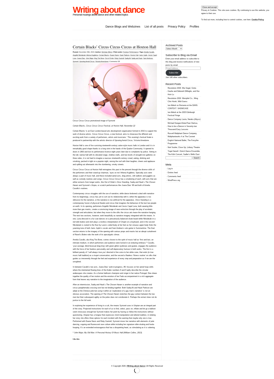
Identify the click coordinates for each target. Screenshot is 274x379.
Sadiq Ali (128, 58)
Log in (170, 168)
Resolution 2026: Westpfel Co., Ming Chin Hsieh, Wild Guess (183, 99)
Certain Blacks (104, 55)
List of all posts (154, 26)
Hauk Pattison (124, 55)
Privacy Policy (176, 26)
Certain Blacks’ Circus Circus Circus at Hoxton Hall (114, 46)
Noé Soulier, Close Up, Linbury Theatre (184, 147)
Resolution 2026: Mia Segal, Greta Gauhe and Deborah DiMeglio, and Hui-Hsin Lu (184, 91)
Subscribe (173, 73)
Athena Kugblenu (92, 55)
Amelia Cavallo (149, 52)
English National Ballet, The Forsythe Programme (183, 142)
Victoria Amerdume (101, 61)
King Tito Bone (99, 58)
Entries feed (173, 172)
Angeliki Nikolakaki (79, 55)
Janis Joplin (143, 55)
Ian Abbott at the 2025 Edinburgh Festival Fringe (181, 113)
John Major (89, 58)
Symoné (75, 61)
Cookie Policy (258, 20)
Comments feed (174, 176)
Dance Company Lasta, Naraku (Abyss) (184, 119)
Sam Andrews (148, 58)
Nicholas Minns (107, 52)
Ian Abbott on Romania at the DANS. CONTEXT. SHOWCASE (183, 106)
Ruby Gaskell (119, 58)
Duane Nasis (114, 55)
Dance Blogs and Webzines (122, 26)
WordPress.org (174, 180)
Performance (133, 52)
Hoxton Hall (134, 55)
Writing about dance (108, 10)
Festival (125, 52)
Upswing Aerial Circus (86, 61)
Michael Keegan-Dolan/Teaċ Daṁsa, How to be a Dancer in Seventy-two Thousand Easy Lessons (183, 126)
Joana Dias (81, 58)
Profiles (194, 26)
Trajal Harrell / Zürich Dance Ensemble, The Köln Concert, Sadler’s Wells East (184, 152)
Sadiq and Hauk (136, 58)
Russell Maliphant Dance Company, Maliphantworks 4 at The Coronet (182, 135)
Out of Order (109, 58)
